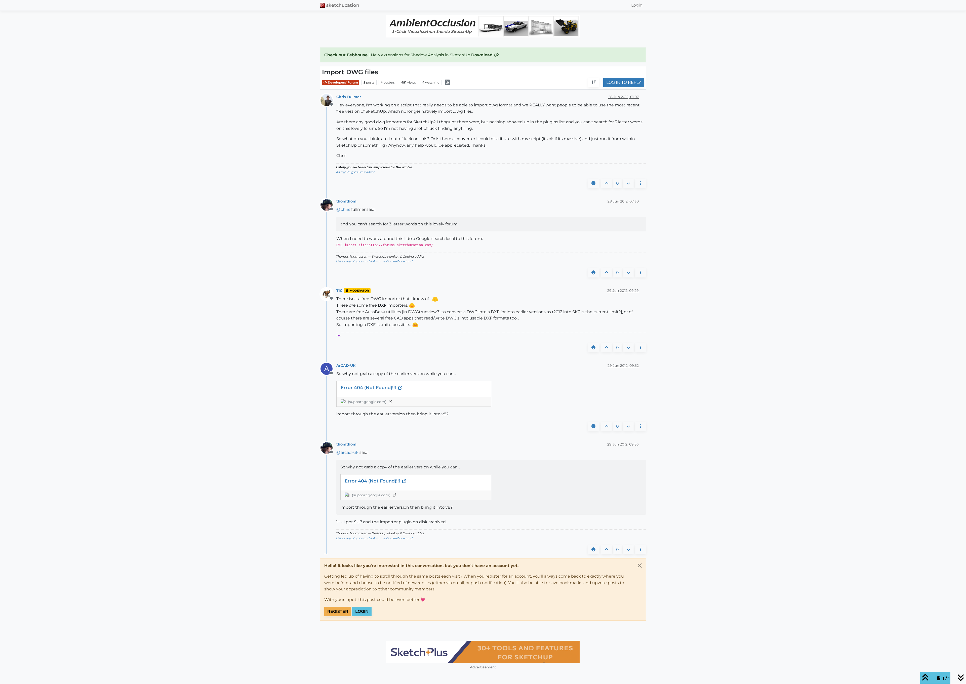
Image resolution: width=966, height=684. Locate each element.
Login (362, 611)
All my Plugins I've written (355, 172)
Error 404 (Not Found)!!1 (369, 387)
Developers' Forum (342, 82)
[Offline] (328, 99)
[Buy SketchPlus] (483, 652)
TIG (339, 290)
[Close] (640, 565)
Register (337, 611)
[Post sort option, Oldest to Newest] (593, 83)
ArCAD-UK (345, 365)
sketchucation (342, 5)
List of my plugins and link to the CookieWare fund (374, 261)
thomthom (346, 201)
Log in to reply (623, 82)
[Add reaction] (593, 183)
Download (482, 55)
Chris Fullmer (348, 97)
